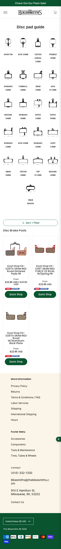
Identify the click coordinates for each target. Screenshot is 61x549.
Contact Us (17, 502)
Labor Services (19, 403)
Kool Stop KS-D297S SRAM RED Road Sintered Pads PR (16, 269)
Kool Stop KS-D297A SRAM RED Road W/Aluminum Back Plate (16, 338)
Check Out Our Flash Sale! (30, 3)
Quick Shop (16, 294)
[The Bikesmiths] (30, 12)
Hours (14, 419)
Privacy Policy (19, 386)
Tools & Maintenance (23, 450)
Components (18, 444)
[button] (55, 12)
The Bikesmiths (10, 529)
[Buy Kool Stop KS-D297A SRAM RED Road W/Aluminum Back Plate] (16, 316)
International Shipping (23, 414)
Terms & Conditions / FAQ (25, 397)
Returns (15, 391)
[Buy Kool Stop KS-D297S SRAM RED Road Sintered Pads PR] (16, 249)
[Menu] (5, 12)
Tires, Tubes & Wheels (23, 455)
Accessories (18, 438)
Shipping (16, 408)
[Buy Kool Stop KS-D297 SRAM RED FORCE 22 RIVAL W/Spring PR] (45, 249)
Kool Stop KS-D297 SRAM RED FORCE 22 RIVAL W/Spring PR (45, 269)
